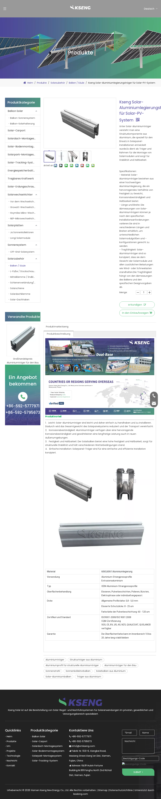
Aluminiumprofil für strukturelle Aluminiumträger (72, 665)
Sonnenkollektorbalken (78, 671)
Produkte (11, 741)
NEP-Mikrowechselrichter (23, 218)
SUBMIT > (138, 772)
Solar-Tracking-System (22, 162)
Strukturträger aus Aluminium (86, 659)
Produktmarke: (54, 326)
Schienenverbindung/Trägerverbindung (25, 282)
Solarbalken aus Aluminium (111, 671)
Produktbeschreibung (58, 333)
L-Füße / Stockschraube (23, 271)
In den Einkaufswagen (135, 313)
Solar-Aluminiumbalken (58, 676)
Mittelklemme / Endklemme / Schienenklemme (25, 277)
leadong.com (80, 794)
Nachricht (12, 760)
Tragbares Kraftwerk (21, 178)
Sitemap (102, 790)
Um (8, 746)
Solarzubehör (16, 258)
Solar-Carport (16, 130)
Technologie (13, 755)
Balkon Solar (15, 111)
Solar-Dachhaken (19, 299)
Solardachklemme (20, 294)
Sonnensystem (17, 245)
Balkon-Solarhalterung (22, 123)
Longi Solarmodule (20, 238)
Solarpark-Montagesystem (24, 154)
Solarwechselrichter (20, 194)
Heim (9, 736)
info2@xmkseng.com (83, 746)
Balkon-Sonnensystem (22, 118)
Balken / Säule (18, 265)
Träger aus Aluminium (89, 676)
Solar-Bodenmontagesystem (24, 146)
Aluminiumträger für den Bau (120, 665)
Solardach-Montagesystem (24, 138)
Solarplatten (15, 225)
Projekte (11, 750)
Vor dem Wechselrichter (23, 201)
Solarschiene (17, 288)
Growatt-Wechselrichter (23, 207)
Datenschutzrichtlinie (121, 790)
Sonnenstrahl (53, 671)
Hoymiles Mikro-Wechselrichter (25, 212)
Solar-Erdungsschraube (22, 186)
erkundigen (135, 304)
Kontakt (11, 765)
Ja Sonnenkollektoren (22, 232)
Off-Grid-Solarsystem (22, 251)
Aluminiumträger (55, 659)
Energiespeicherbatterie (23, 170)
